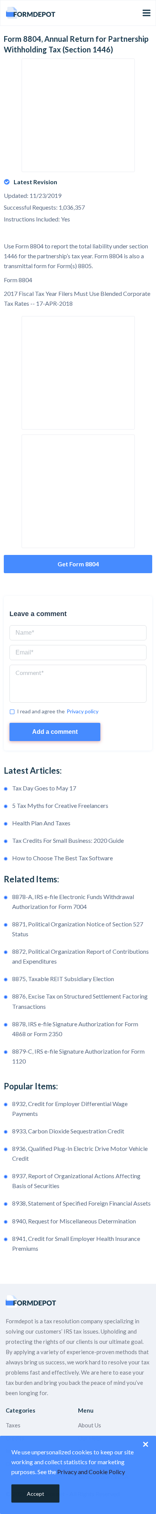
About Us (89, 1425)
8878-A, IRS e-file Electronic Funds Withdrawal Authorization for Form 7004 (73, 901)
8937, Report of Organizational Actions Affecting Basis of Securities (76, 1180)
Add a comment (55, 732)
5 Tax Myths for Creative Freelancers (60, 805)
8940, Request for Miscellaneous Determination (74, 1221)
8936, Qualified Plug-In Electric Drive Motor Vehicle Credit (80, 1153)
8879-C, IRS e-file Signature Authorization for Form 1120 (78, 1056)
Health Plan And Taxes (41, 823)
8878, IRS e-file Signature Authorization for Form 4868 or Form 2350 (75, 1028)
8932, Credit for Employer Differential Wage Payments (70, 1108)
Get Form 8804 (78, 563)
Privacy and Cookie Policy (91, 1471)
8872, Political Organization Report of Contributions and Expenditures (80, 956)
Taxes (13, 1425)
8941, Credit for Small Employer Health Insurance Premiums (76, 1243)
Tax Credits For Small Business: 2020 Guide (68, 840)
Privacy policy (82, 711)
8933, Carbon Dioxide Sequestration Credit (68, 1131)
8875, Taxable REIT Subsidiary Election (63, 978)
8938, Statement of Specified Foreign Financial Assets (81, 1203)
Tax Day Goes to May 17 (44, 788)
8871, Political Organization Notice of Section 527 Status (77, 928)
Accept (35, 1493)
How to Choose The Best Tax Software (62, 857)
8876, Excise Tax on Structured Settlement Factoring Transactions (80, 1001)
